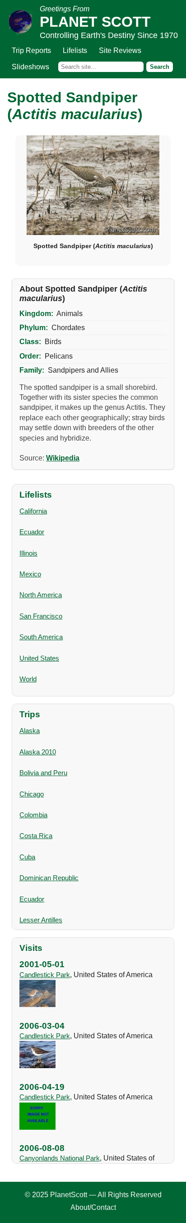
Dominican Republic (49, 878)
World (28, 679)
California (33, 511)
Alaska (29, 730)
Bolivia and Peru (43, 773)
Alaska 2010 (37, 752)
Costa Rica (35, 835)
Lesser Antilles (40, 920)
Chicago (31, 794)
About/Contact (93, 1207)
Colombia (33, 815)
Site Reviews (120, 50)
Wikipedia (62, 458)
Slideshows (30, 67)
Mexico (30, 574)
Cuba (27, 857)
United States (39, 658)
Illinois (28, 553)
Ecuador (31, 532)
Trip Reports (31, 50)
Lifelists (75, 50)
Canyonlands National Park (59, 1158)
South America (41, 637)
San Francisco (40, 616)
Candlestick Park (44, 974)
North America (40, 595)
